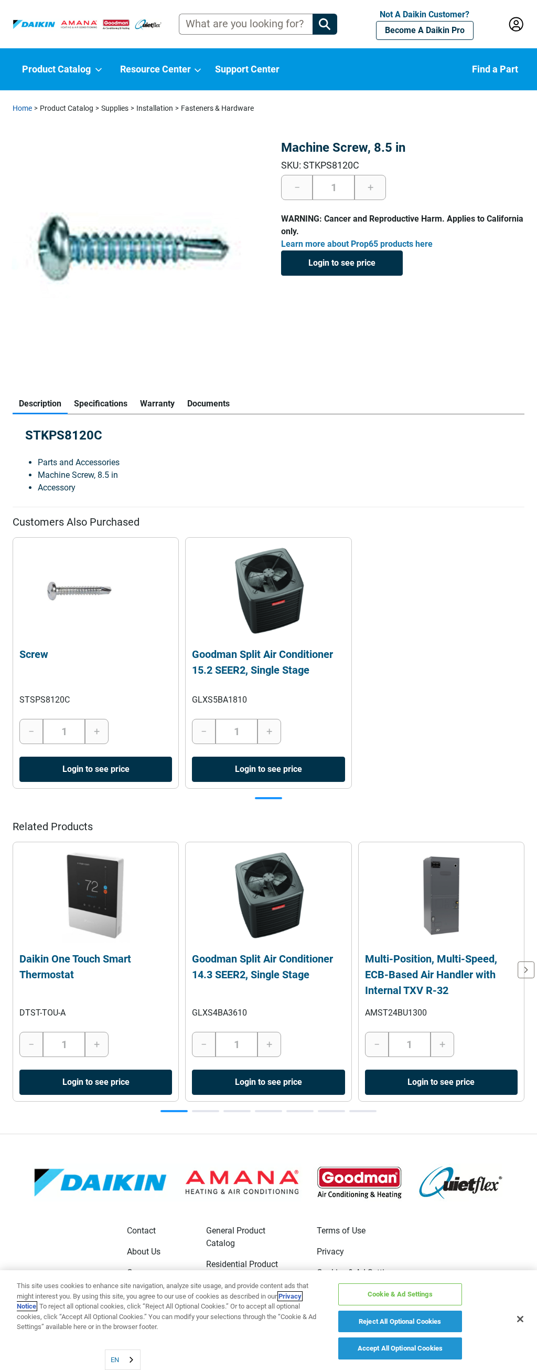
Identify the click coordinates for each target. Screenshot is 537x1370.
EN (115, 1360)
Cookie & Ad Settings (400, 1294)
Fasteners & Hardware (217, 108)
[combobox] (123, 1360)
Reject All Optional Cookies (400, 1321)
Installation (154, 108)
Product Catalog (66, 108)
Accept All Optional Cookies (400, 1348)
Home (22, 108)
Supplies (114, 108)
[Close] (520, 1319)
